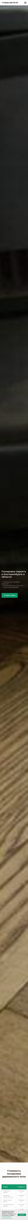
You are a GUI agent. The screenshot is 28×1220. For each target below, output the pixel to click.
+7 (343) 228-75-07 (10, 3)
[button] (10, 595)
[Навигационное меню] (25, 3)
